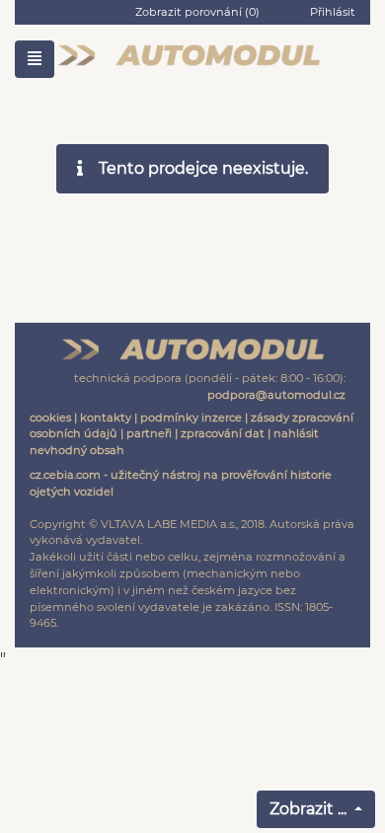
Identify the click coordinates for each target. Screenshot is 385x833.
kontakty (105, 417)
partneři (149, 433)
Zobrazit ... (310, 808)
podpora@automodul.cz (276, 395)
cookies (50, 417)
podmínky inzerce (191, 417)
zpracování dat (223, 433)
